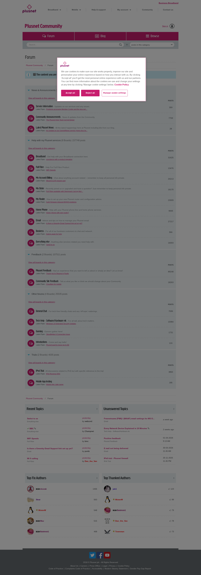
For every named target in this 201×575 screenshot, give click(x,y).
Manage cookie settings (114, 93)
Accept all (70, 93)
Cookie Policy (121, 84)
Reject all (90, 93)
